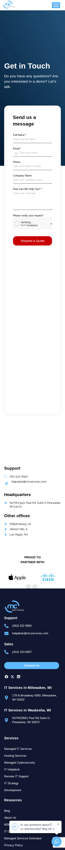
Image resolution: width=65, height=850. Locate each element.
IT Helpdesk (12, 769)
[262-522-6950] (16, 476)
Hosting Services (15, 755)
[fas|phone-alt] (8, 626)
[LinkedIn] (18, 677)
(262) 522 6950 (22, 625)
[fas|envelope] (8, 633)
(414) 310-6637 (22, 652)
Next (35, 586)
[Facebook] (6, 677)
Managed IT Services (18, 748)
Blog (7, 810)
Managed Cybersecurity (19, 762)
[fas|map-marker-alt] (8, 698)
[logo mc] (32, 607)
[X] (12, 677)
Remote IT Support (16, 776)
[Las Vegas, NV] (16, 534)
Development (12, 790)
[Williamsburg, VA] (17, 524)
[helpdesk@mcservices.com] (25, 484)
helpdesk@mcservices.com (30, 633)
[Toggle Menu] (56, 5)
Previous (28, 586)
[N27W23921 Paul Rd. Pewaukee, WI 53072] (32, 505)
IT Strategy (11, 783)
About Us (10, 817)
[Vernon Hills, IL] (16, 529)
